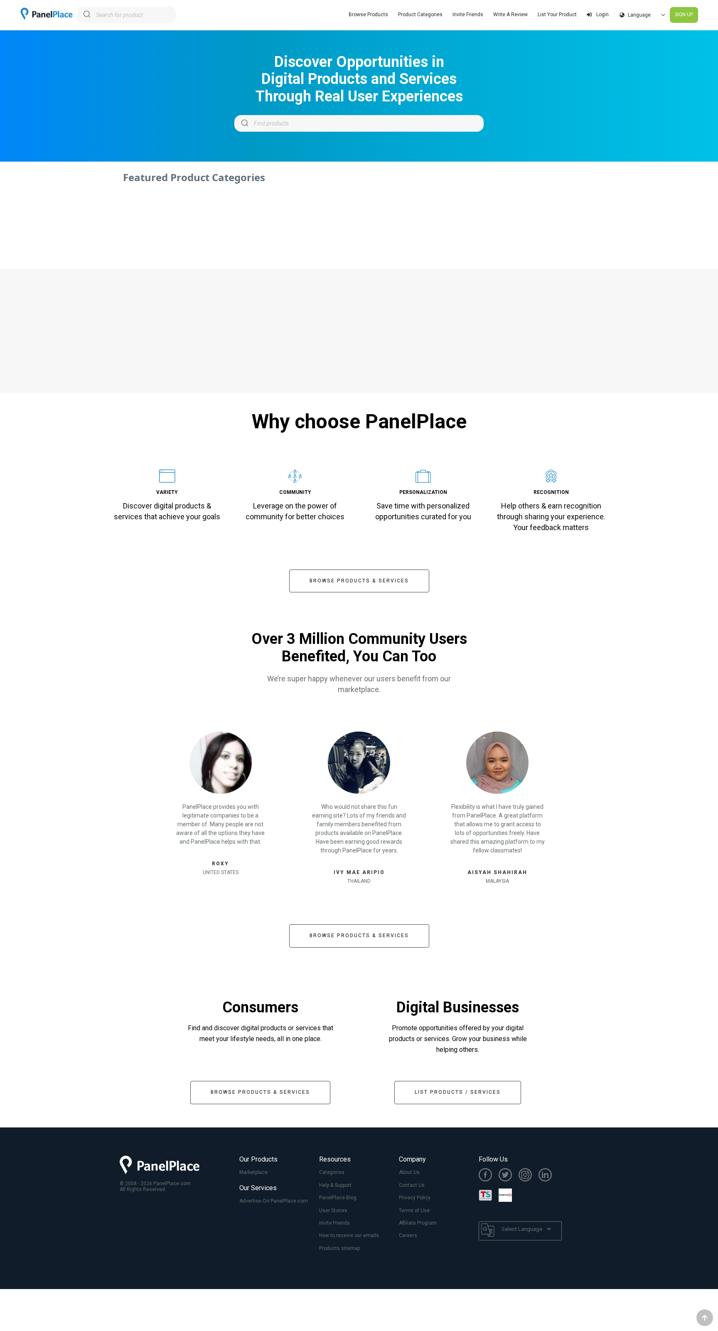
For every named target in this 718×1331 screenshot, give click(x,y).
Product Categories (420, 14)
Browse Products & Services (359, 581)
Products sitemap (339, 1248)
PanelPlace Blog (338, 1198)
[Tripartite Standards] (489, 1196)
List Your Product (557, 14)
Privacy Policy (414, 1198)
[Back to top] (704, 1317)
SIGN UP (684, 14)
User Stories (333, 1210)
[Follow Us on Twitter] (509, 1175)
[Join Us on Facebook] (489, 1175)
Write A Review (510, 14)
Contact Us (412, 1185)
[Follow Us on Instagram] (528, 1175)
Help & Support (335, 1185)
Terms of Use (414, 1210)
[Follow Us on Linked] (548, 1175)
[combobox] (126, 15)
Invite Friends (467, 14)
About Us (409, 1172)
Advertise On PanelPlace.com (273, 1201)
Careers (408, 1235)
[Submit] (86, 15)
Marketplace (253, 1172)
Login (602, 14)
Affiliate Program (418, 1223)
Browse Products (368, 14)
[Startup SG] (509, 1196)
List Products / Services (458, 1092)
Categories (331, 1172)
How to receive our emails (349, 1235)
